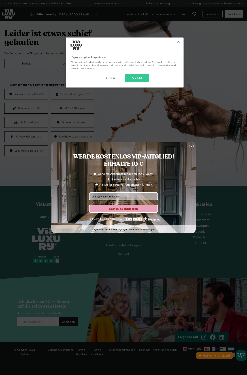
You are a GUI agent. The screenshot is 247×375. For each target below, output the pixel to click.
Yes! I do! (137, 78)
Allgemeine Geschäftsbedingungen (109, 229)
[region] (125, 63)
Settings (110, 78)
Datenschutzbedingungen (142, 229)
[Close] (178, 42)
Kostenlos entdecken (123, 208)
